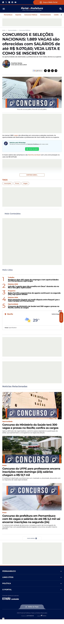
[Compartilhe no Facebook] (45, 70)
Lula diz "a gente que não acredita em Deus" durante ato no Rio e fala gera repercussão (33, 287)
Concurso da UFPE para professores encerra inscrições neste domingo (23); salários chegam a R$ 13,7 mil (31, 472)
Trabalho (11, 277)
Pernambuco (8, 15)
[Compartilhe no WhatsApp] (52, 70)
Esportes (18, 15)
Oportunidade (13, 304)
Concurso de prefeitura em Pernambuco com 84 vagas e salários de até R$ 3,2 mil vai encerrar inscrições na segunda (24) (31, 519)
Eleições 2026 (13, 284)
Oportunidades (12, 30)
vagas (16, 135)
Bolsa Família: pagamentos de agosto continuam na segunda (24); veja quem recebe (34, 293)
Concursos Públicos (30, 15)
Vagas (25, 183)
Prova (17, 183)
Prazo (4, 465)
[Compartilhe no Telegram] (56, 70)
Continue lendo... (32, 175)
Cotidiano (57, 15)
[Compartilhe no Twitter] (49, 70)
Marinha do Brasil (34, 155)
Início (3, 30)
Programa (11, 290)
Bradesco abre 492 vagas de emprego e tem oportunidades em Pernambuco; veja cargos (33, 280)
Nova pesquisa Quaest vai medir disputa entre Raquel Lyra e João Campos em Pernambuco (33, 300)
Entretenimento (45, 15)
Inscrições (7, 183)
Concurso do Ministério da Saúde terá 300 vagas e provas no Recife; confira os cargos (33, 307)
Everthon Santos (16, 63)
